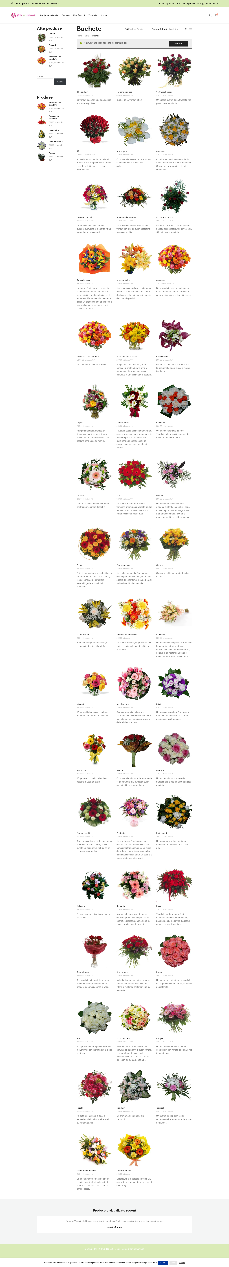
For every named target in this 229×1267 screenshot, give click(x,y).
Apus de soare (84, 280)
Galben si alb (83, 634)
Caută (40, 77)
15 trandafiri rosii (164, 91)
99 (78, 151)
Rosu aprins (121, 972)
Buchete (66, 15)
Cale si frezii (162, 356)
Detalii (182, 1262)
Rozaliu (80, 1107)
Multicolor (81, 770)
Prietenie (120, 833)
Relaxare (81, 906)
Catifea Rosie (122, 422)
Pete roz (160, 770)
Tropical (160, 1107)
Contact (104, 15)
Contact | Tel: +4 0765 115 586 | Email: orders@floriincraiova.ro (188, 4)
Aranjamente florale (49, 15)
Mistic (159, 704)
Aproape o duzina (164, 217)
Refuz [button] (173, 1263)
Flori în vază (79, 15)
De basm (81, 495)
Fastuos (159, 495)
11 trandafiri (82, 91)
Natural (119, 770)
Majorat (80, 704)
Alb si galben (122, 151)
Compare (178, 44)
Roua (79, 1038)
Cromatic (160, 422)
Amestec (160, 151)
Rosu (158, 906)
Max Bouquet (122, 704)
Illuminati (160, 634)
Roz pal (159, 1038)
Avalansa (160, 280)
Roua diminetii (123, 1038)
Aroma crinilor (123, 280)
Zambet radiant (123, 1170)
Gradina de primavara (126, 634)
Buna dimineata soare (126, 356)
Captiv (80, 422)
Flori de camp (123, 565)
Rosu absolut (83, 972)
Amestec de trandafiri (126, 217)
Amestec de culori (85, 217)
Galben (159, 565)
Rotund (159, 972)
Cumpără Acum (114, 1227)
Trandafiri (93, 15)
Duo (118, 495)
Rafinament (161, 833)
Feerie (80, 565)
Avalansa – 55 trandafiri (88, 356)
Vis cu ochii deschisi (86, 1170)
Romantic (120, 906)
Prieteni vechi (83, 833)
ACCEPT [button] (163, 1263)
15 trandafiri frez (124, 91)
